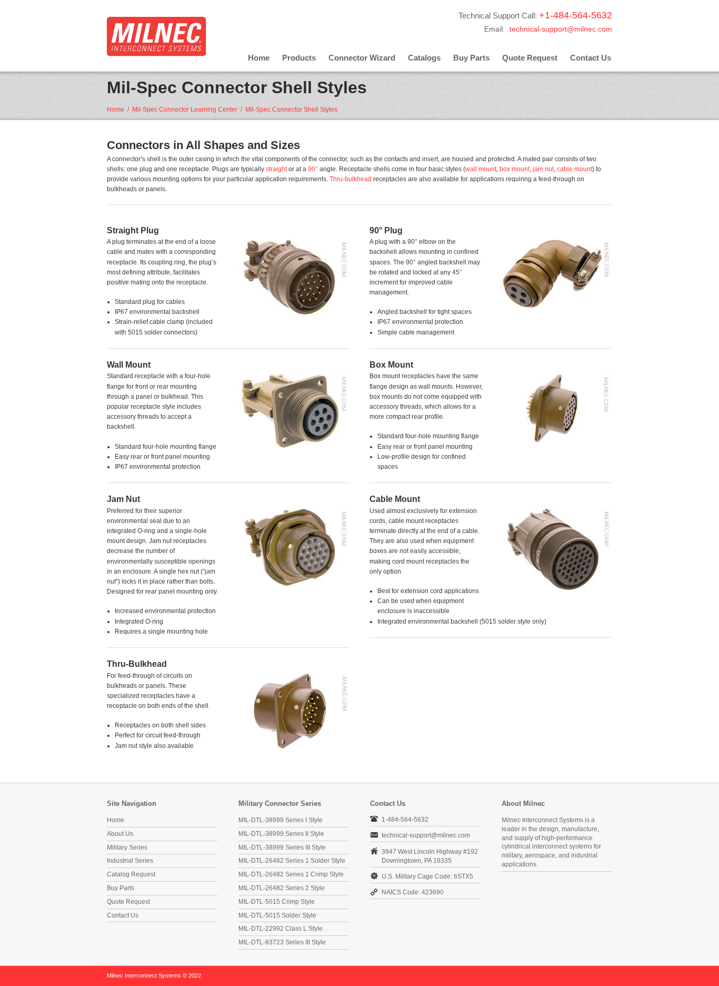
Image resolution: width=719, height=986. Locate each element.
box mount (515, 169)
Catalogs (424, 57)
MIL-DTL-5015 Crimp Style (276, 901)
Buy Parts (471, 57)
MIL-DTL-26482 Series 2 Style (281, 888)
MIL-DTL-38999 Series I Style (280, 820)
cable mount (574, 169)
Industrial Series (130, 860)
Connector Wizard (361, 57)
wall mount (480, 169)
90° (313, 169)
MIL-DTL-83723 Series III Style (282, 942)
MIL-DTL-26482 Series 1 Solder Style (291, 860)
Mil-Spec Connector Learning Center (184, 109)
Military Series (127, 847)
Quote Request (529, 57)
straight (276, 169)
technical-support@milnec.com (561, 29)
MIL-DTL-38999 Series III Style (282, 847)
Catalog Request (131, 874)
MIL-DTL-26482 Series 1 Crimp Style (291, 874)
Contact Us (590, 57)
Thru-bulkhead (350, 179)
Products (299, 57)
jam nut (543, 169)
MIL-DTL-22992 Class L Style (280, 928)
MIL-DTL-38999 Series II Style (281, 833)
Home (258, 57)
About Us (120, 833)
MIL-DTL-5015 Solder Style (277, 915)
